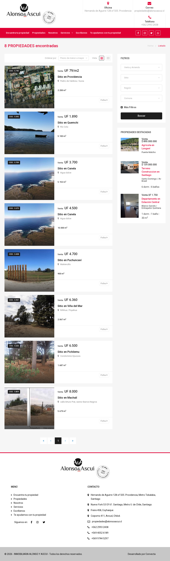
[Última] (72, 440)
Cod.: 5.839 (14, 392)
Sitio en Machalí (67, 397)
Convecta (151, 554)
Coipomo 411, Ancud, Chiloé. (106, 515)
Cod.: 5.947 (14, 300)
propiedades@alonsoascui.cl (107, 521)
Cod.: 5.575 (14, 208)
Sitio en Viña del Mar (70, 306)
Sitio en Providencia (70, 76)
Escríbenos (81, 33)
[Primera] (43, 440)
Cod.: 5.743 (14, 71)
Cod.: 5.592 (14, 117)
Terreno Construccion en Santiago (151, 171)
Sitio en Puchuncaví (70, 260)
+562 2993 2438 (99, 527)
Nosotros (53, 33)
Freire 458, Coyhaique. (102, 510)
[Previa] (50, 440)
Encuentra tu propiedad (17, 33)
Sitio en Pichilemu (68, 351)
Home (150, 46)
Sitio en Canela (67, 168)
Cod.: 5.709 (14, 162)
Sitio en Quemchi (68, 122)
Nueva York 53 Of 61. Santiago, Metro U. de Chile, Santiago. (121, 504)
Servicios (65, 33)
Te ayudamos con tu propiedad (105, 33)
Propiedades (38, 33)
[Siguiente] (65, 440)
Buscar (141, 115)
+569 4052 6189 (99, 532)
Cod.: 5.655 (14, 346)
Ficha (103, 100)
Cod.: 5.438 (14, 254)
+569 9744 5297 (99, 538)
